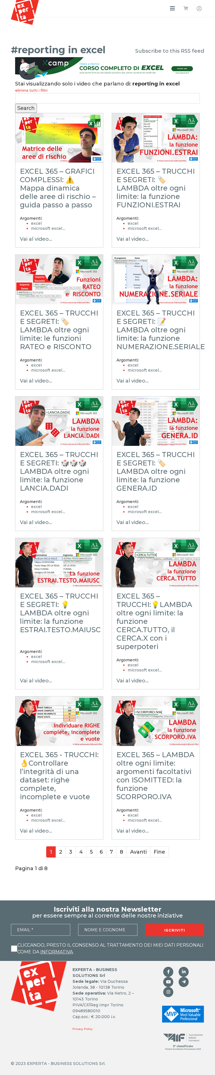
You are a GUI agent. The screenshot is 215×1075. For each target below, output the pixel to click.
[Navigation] (172, 8)
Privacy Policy (83, 1029)
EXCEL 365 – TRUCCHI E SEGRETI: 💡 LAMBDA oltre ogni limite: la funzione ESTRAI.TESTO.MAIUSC (60, 613)
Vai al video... (36, 239)
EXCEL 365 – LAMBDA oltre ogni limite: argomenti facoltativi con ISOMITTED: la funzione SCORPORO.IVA (155, 775)
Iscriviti (174, 930)
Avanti (138, 852)
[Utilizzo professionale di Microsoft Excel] (168, 972)
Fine (159, 852)
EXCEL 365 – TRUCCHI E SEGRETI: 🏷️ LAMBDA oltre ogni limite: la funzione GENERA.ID (155, 471)
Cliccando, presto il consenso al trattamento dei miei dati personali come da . (110, 948)
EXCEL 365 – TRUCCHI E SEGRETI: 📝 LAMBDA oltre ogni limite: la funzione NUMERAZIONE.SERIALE (160, 330)
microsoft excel (46, 228)
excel (36, 223)
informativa (56, 951)
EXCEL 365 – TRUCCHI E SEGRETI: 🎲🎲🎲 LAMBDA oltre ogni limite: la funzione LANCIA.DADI (59, 471)
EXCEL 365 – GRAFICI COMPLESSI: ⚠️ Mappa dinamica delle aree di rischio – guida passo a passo (58, 188)
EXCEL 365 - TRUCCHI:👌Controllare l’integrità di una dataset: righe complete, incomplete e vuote (59, 775)
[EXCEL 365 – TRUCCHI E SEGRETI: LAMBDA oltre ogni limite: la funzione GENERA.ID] (156, 421)
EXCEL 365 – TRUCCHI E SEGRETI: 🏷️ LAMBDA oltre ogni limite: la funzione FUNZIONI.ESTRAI (155, 188)
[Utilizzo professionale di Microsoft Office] (168, 982)
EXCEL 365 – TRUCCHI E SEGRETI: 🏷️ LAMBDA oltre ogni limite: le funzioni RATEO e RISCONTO (59, 330)
